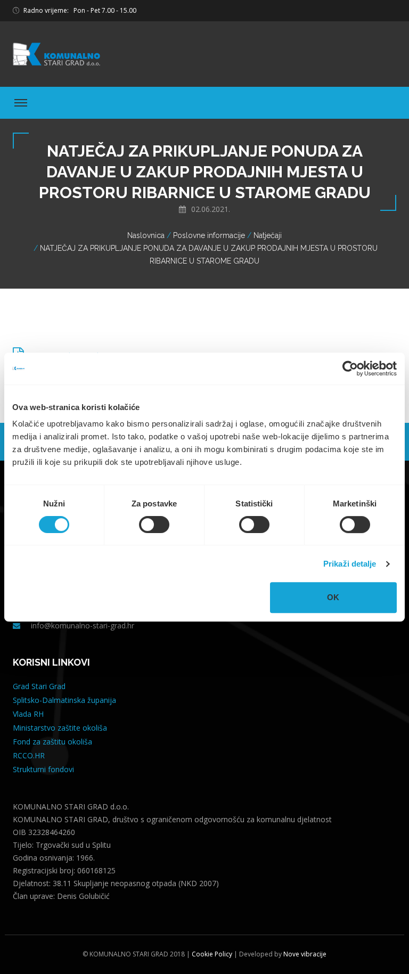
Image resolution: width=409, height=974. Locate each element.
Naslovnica (146, 235)
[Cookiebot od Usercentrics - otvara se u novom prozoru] (350, 368)
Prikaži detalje (350, 563)
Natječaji (267, 235)
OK (333, 597)
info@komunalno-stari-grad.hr (82, 625)
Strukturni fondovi (43, 769)
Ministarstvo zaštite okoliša (60, 728)
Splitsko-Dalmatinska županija (64, 700)
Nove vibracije (304, 954)
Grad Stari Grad (39, 686)
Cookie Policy (211, 954)
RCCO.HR (29, 755)
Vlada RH (28, 714)
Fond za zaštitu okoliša (52, 741)
